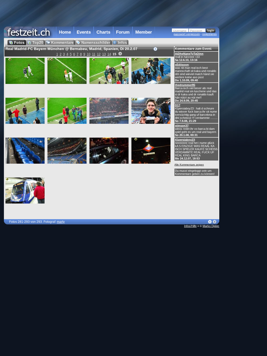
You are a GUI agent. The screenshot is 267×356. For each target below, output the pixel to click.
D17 (177, 105)
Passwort (196, 30)
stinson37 (182, 125)
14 (109, 54)
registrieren (209, 34)
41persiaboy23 (185, 139)
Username (179, 30)
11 (93, 54)
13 (104, 54)
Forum (123, 32)
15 (114, 54)
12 (99, 54)
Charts (103, 32)
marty (61, 222)
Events (84, 32)
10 (88, 54)
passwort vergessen (187, 34)
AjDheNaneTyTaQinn (189, 53)
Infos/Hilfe (190, 226)
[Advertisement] (242, 105)
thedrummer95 (185, 85)
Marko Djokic (211, 226)
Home (65, 32)
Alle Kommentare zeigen (189, 164)
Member (143, 32)
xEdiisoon (182, 64)
